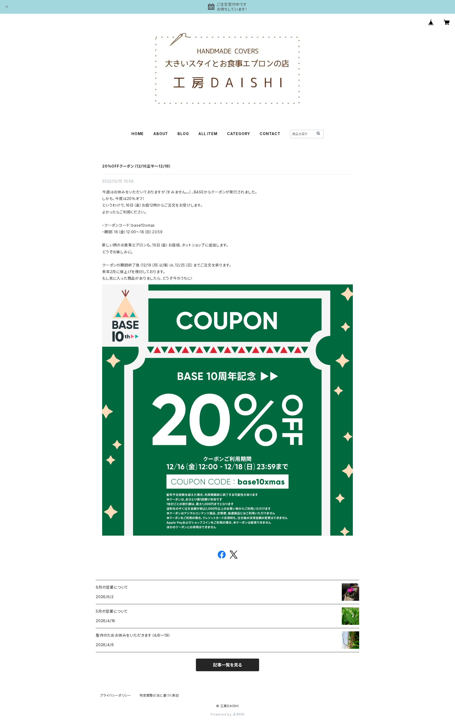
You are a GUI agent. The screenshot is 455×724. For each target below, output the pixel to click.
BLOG (183, 133)
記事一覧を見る (227, 665)
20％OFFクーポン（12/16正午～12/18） (136, 166)
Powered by (222, 714)
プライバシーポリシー (115, 695)
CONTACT (270, 133)
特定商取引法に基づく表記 (159, 695)
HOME (137, 133)
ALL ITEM (207, 133)
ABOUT (160, 133)
